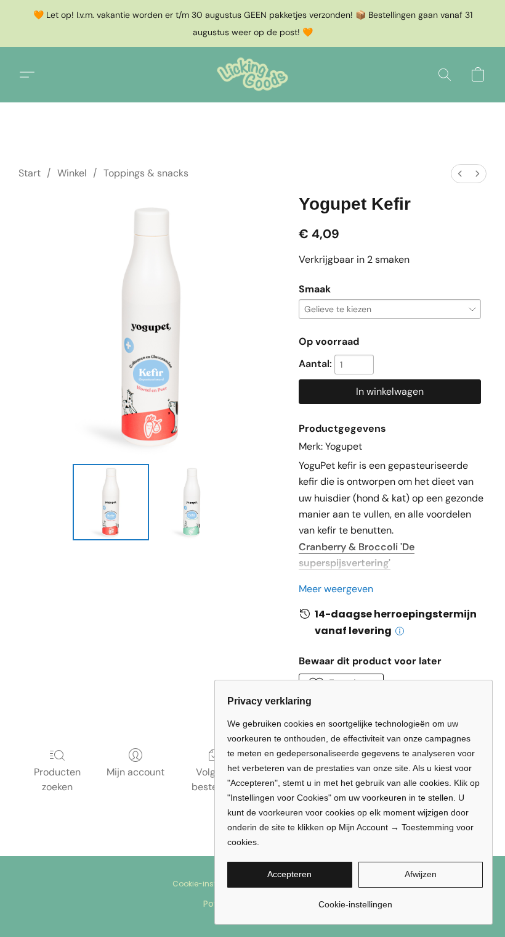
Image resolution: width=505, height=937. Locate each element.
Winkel (72, 173)
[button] (252, 74)
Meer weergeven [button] (336, 588)
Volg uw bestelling (214, 779)
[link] (355, 900)
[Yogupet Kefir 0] (111, 502)
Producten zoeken (57, 779)
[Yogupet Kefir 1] (192, 502)
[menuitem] (460, 174)
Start (29, 173)
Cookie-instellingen (209, 884)
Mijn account (135, 772)
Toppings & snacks (145, 173)
